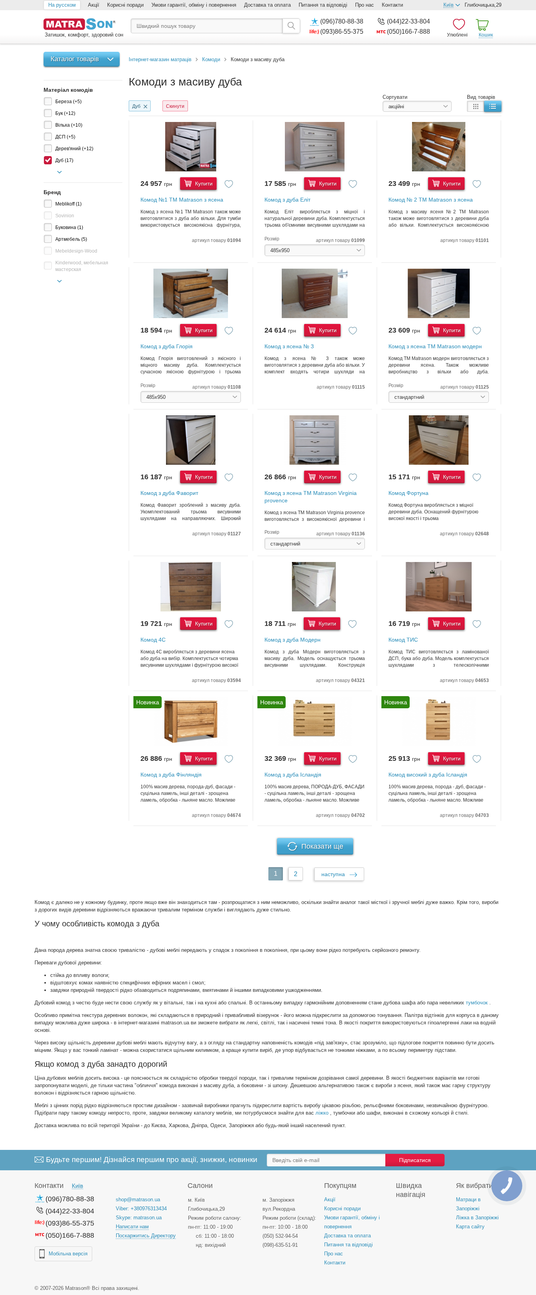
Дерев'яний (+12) (74, 148)
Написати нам (132, 1227)
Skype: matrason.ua (139, 1217)
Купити (203, 183)
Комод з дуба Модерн (292, 640)
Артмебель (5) (71, 239)
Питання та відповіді (323, 5)
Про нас (364, 5)
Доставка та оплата (267, 5)
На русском (62, 5)
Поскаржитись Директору (146, 1236)
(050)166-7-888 (408, 31)
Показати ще (322, 846)
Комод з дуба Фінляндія (171, 774)
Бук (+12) (65, 113)
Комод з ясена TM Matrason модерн (435, 346)
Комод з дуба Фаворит (169, 493)
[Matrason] (83, 25)
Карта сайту (470, 1227)
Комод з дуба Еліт (287, 199)
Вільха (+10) (68, 125)
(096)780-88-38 (341, 21)
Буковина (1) (69, 227)
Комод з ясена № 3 (289, 346)
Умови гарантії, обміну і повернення (193, 5)
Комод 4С (153, 640)
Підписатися (415, 1160)
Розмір (271, 239)
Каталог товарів (75, 59)
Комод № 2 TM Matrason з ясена (430, 199)
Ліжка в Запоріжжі (477, 1217)
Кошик (486, 35)
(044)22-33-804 (408, 21)
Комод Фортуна (408, 493)
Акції (93, 5)
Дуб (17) (64, 160)
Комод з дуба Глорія (166, 346)
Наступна (333, 874)
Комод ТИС (403, 640)
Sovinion (64, 215)
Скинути (175, 106)
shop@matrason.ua (138, 1199)
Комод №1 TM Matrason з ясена (181, 199)
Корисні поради (125, 5)
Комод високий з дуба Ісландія (427, 774)
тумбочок (477, 1003)
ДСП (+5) (65, 137)
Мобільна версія (68, 1254)
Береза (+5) (68, 101)
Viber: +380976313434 (141, 1208)
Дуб (136, 106)
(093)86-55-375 (341, 31)
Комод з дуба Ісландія (292, 774)
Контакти (392, 5)
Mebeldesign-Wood (76, 251)
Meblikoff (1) (68, 204)
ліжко (321, 1113)
